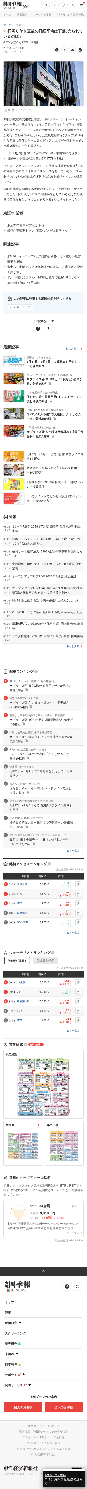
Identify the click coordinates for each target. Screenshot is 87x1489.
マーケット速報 (42, 14)
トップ (7, 14)
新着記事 (22, 14)
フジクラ (22, 884)
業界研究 (11, 1343)
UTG (19, 903)
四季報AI (11, 1364)
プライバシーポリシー (36, 1437)
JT (18, 992)
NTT (19, 1020)
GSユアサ (23, 922)
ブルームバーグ (12, 51)
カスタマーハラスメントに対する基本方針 (43, 1449)
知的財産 (59, 1437)
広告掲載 (24, 1431)
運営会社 (33, 1426)
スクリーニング (15, 1333)
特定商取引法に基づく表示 (43, 1443)
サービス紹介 (50, 1426)
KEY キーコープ (20, 307)
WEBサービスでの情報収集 (50, 1431)
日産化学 (22, 913)
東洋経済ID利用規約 (43, 1454)
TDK (19, 1011)
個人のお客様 (23, 1407)
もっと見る (72, 348)
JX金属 (21, 982)
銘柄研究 (11, 1323)
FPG (19, 894)
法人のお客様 (63, 1407)
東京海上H (23, 1001)
